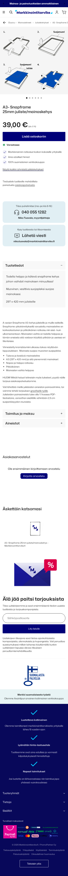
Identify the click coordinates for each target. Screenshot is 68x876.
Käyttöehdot (41, 850)
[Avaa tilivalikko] (56, 12)
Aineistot (12, 423)
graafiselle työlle (39, 390)
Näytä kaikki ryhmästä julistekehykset (23, 169)
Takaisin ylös (34, 863)
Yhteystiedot (28, 850)
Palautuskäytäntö (21, 854)
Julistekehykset (42, 22)
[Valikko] (4, 12)
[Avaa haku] (11, 12)
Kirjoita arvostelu (34, 476)
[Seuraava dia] (64, 3)
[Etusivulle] (34, 12)
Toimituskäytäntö (57, 850)
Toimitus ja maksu (19, 413)
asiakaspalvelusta (25, 185)
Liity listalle (34, 628)
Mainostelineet (24, 22)
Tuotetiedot (14, 265)
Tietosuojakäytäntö (12, 850)
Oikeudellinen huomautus (43, 854)
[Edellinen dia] (3, 3)
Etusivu (11, 22)
